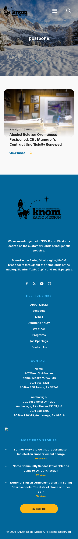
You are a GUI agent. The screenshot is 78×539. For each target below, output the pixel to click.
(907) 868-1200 (39, 411)
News (29, 129)
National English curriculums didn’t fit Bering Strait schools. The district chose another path (41, 487)
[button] (27, 283)
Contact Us (39, 347)
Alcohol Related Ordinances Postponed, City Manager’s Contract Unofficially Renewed (35, 139)
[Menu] (54, 11)
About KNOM (39, 304)
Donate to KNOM (39, 323)
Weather (39, 329)
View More (17, 153)
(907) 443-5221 (39, 382)
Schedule (39, 310)
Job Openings (39, 341)
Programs (39, 335)
